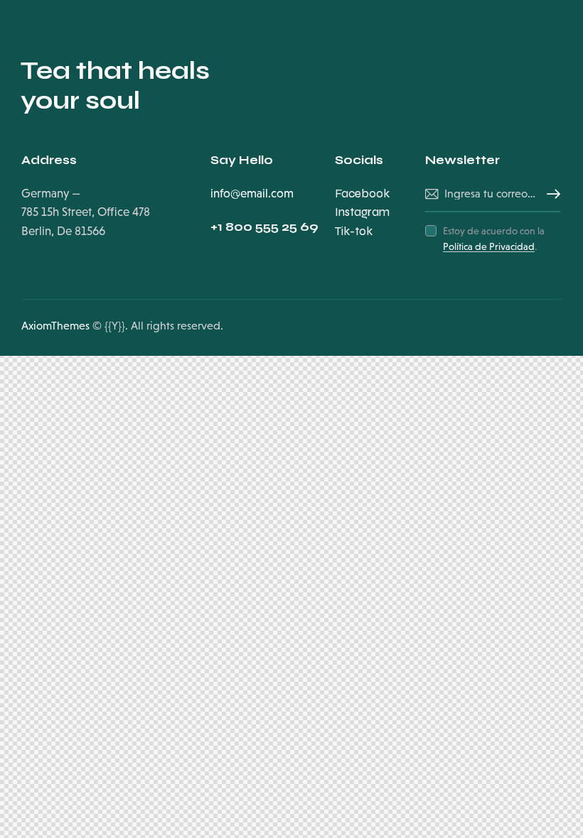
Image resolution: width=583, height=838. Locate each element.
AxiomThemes (55, 326)
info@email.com (252, 193)
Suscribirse (549, 194)
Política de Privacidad (489, 246)
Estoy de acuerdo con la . (494, 238)
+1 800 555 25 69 (264, 226)
